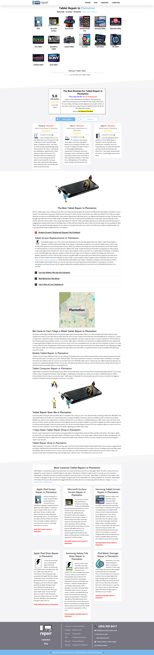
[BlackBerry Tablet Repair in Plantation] (54, 39)
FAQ (66, 637)
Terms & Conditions (78, 626)
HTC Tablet (38, 46)
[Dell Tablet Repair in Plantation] (100, 39)
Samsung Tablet (100, 28)
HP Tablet (115, 46)
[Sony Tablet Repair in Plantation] (54, 58)
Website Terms (76, 630)
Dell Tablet (100, 46)
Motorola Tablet (115, 28)
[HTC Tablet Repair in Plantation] (38, 39)
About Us (68, 641)
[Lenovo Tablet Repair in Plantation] (69, 39)
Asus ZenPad (69, 28)
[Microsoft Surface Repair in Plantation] (54, 21)
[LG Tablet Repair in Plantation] (84, 39)
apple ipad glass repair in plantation (46, 604)
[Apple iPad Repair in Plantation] (38, 21)
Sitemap (67, 645)
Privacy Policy (76, 634)
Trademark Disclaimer (79, 637)
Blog (46, 643)
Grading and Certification (80, 645)
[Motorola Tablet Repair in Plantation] (115, 21)
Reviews (67, 634)
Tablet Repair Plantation (89, 12)
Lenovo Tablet (69, 46)
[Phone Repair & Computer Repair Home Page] (46, 630)
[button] (77, 232)
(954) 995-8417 (107, 626)
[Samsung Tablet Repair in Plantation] (100, 21)
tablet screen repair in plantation (46, 260)
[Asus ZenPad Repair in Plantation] (69, 21)
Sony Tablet (54, 65)
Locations (46, 639)
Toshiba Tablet (38, 65)
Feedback (68, 630)
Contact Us (68, 626)
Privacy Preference (78, 641)
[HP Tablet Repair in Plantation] (115, 39)
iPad (38, 28)
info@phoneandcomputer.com (106, 630)
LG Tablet (85, 46)
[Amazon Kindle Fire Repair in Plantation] (84, 21)
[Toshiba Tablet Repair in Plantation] (38, 58)
